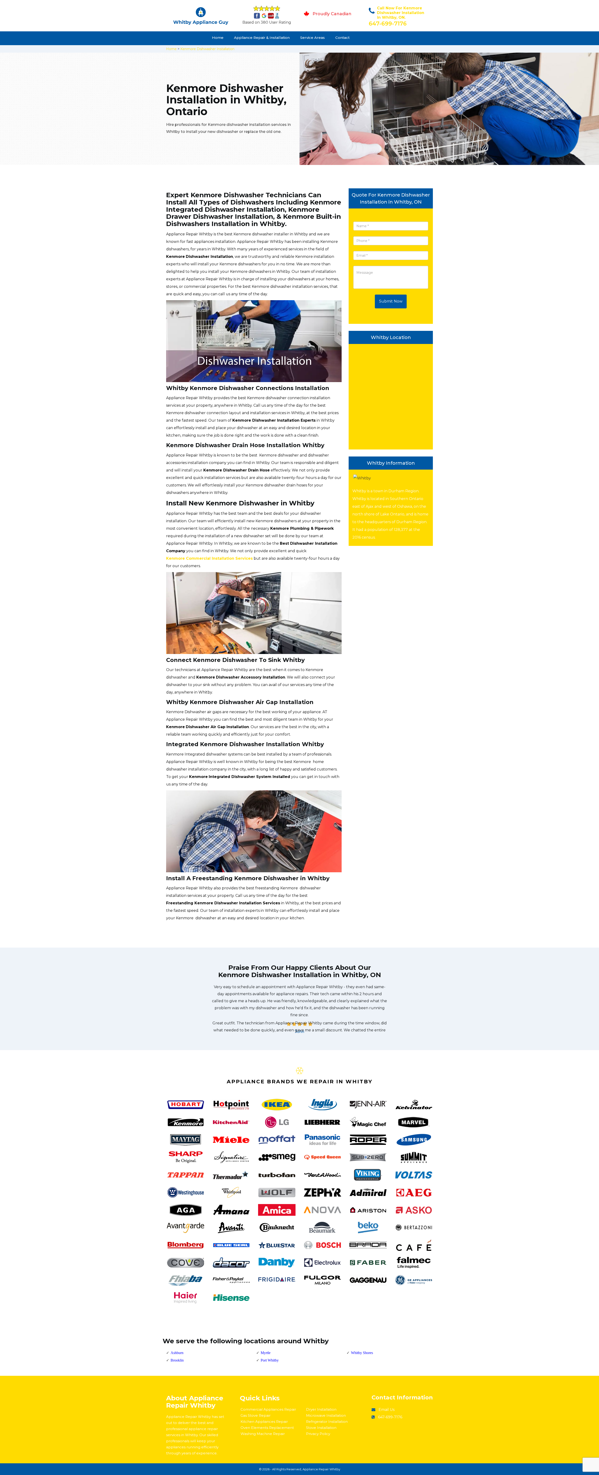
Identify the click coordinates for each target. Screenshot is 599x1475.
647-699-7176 (388, 23)
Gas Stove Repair (255, 1415)
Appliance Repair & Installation (262, 37)
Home (217, 37)
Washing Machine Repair (263, 1433)
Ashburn (177, 1353)
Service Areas (312, 37)
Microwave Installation (326, 1415)
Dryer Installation (321, 1409)
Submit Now (390, 301)
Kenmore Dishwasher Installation (207, 49)
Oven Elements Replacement (267, 1427)
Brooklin (177, 1360)
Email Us (386, 1409)
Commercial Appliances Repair (268, 1409)
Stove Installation (321, 1427)
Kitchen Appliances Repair (264, 1421)
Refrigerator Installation (327, 1421)
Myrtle (265, 1353)
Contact (342, 37)
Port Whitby (270, 1360)
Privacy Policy (318, 1433)
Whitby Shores (362, 1353)
